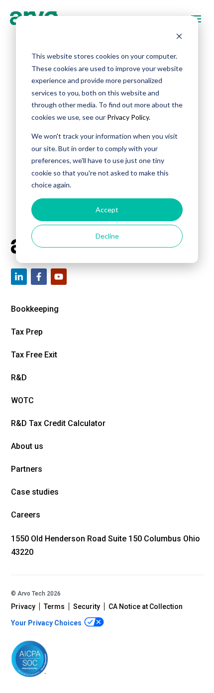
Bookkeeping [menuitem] (35, 309)
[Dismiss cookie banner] (179, 37)
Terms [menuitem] (54, 606)
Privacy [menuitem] (23, 606)
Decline (107, 236)
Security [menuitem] (86, 606)
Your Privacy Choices (47, 623)
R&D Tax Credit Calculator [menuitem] (58, 423)
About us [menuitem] (27, 446)
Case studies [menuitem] (35, 492)
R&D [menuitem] (19, 377)
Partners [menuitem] (26, 469)
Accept (107, 209)
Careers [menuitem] (25, 515)
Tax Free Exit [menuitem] (34, 354)
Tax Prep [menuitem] (27, 332)
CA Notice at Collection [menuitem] (145, 606)
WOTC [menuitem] (22, 400)
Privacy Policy (128, 117)
